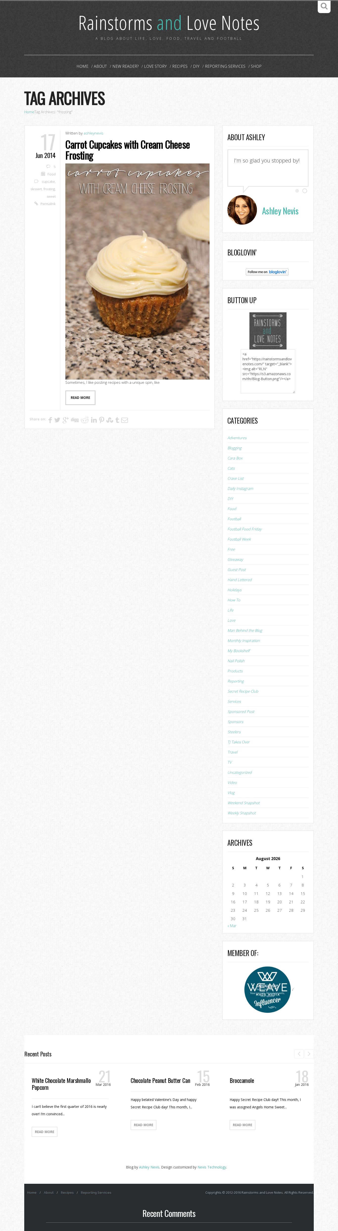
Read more (80, 397)
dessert (36, 189)
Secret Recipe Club (242, 691)
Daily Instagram (240, 488)
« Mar (232, 925)
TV (229, 762)
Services (234, 701)
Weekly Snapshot (241, 812)
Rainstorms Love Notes (169, 22)
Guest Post (236, 569)
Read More (44, 1132)
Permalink (48, 204)
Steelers (234, 731)
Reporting (235, 681)
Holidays (234, 589)
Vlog (231, 792)
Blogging (234, 447)
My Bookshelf (238, 650)
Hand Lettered (239, 579)
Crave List (235, 478)
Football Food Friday (244, 528)
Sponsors (235, 721)
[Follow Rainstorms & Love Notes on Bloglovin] (267, 271)
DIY (196, 66)
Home (82, 66)
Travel (232, 752)
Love (231, 620)
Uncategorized (239, 772)
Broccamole (242, 1080)
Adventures (236, 437)
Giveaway (235, 559)
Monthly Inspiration (243, 640)
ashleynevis (93, 133)
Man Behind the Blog (244, 630)
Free (231, 549)
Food (52, 174)
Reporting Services (225, 66)
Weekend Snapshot (243, 802)
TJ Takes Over (238, 741)
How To (233, 599)
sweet (51, 196)
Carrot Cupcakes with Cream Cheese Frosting (127, 149)
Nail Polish (235, 660)
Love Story (155, 66)
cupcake (48, 181)
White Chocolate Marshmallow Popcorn (63, 1084)
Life (230, 610)
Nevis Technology (211, 1167)
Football (234, 518)
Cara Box (234, 458)
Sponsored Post (240, 711)
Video (232, 782)
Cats (231, 468)
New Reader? (125, 66)
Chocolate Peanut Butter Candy (162, 1080)
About (100, 66)
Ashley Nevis (149, 1167)
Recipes (180, 66)
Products (234, 670)
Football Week (239, 539)
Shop (256, 66)
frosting (49, 189)
